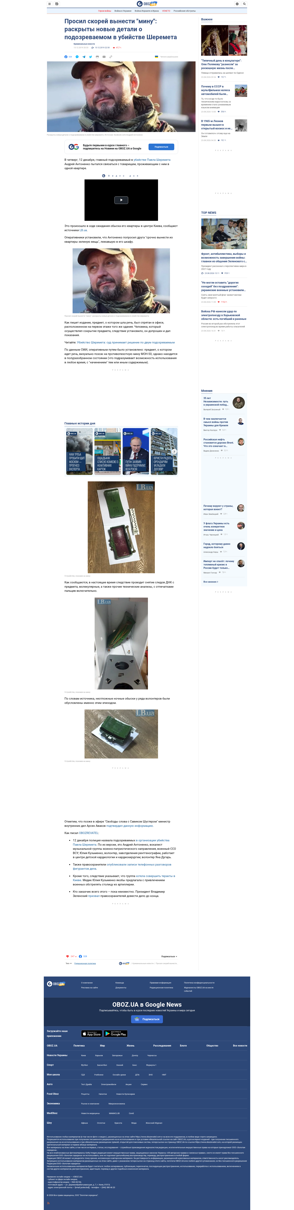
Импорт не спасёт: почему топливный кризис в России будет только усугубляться (219, 565)
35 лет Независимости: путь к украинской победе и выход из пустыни (216, 401)
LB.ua (83, 230)
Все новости (240, 1045)
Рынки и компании (90, 1104)
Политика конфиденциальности (199, 983)
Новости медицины (90, 1113)
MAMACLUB (114, 1113)
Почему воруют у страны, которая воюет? (218, 507)
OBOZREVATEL (88, 833)
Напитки (103, 1094)
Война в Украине (123, 11)
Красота (118, 1123)
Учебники (98, 1075)
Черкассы (152, 1055)
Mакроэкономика (117, 1104)
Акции (129, 1084)
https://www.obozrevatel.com (148, 1137)
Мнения (206, 391)
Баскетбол (102, 1065)
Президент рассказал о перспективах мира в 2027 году (223, 267)
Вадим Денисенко (211, 451)
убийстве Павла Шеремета (152, 160)
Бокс (134, 1065)
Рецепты (85, 1094)
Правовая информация (160, 983)
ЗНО (151, 1075)
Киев (83, 1055)
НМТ (164, 1075)
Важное (207, 19)
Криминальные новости (84, 44)
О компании (87, 983)
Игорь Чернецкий (211, 535)
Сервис (144, 1084)
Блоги (183, 1045)
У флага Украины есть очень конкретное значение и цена (216, 526)
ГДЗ (83, 1075)
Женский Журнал (154, 1123)
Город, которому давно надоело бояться (217, 545)
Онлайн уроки (119, 1075)
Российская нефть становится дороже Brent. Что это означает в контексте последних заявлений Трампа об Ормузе (219, 443)
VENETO (166, 11)
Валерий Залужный (212, 409)
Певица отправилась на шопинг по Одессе (222, 73)
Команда (119, 983)
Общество (212, 1045)
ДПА (137, 1075)
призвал (94, 896)
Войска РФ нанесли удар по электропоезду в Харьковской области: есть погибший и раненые (223, 315)
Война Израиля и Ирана (147, 11)
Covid (131, 1113)
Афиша (84, 1123)
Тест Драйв (86, 1084)
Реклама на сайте (89, 987)
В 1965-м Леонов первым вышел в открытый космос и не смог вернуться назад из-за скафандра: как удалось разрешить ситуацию (215, 124)
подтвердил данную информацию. (130, 826)
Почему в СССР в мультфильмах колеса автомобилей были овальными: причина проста (215, 90)
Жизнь (130, 1045)
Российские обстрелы (185, 11)
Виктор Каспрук (210, 430)
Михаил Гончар (210, 573)
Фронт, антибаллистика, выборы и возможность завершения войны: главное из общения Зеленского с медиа (223, 257)
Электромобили (108, 1084)
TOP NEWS (208, 213)
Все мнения (210, 581)
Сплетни (101, 1123)
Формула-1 (151, 1065)
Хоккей (119, 1065)
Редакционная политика (85, 963)
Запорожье (117, 1055)
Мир (102, 1045)
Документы (120, 987)
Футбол (84, 1065)
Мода (133, 1123)
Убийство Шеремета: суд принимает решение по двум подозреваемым (126, 342)
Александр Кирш (211, 552)
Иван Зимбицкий (211, 514)
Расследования (162, 1045)
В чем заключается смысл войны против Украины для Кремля (216, 422)
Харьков (99, 1055)
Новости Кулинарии (125, 1094)
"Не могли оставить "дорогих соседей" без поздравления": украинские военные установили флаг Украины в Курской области (222, 286)
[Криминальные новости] (124, 964)
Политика (79, 1045)
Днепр (135, 1055)
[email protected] (82, 1187)
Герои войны (104, 11)
